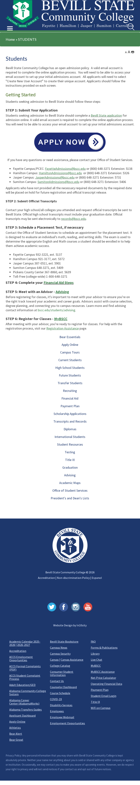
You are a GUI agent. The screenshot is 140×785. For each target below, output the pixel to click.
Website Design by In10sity (70, 625)
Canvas (54, 659)
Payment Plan (70, 406)
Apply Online (70, 345)
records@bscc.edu (73, 219)
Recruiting (70, 391)
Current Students (70, 360)
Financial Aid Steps (59, 282)
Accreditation (46, 578)
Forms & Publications (104, 647)
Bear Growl (16, 740)
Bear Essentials (69, 337)
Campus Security (60, 653)
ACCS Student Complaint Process (24, 677)
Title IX (70, 460)
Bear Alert (15, 733)
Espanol (97, 578)
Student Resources (70, 444)
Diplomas (70, 429)
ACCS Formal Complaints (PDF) (25, 667)
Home (10, 39)
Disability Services (61, 705)
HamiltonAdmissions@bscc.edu (60, 173)
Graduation (70, 467)
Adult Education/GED (22, 685)
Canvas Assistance (72, 659)
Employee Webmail (62, 717)
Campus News (58, 647)
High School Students (70, 368)
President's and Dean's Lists (70, 498)
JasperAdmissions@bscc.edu (55, 177)
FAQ (93, 641)
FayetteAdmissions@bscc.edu (65, 169)
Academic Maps (70, 483)
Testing (70, 452)
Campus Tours (70, 352)
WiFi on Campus (100, 708)
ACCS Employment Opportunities (21, 658)
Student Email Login (103, 696)
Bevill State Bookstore (64, 641)
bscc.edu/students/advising (56, 310)
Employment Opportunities (67, 723)
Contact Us (57, 681)
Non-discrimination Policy (73, 578)
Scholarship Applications (70, 414)
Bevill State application (106, 115)
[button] (10, 24)
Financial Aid (69, 398)
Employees (57, 711)
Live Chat (96, 659)
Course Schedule (60, 693)
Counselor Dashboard (63, 687)
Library (95, 653)
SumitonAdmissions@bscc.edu (58, 182)
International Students (70, 437)
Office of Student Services (70, 490)
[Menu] (10, 28)
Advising (70, 475)
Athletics (15, 727)
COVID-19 (56, 699)
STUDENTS (27, 39)
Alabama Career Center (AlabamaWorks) (24, 701)
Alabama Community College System (27, 692)
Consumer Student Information (61, 673)
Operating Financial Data (106, 684)
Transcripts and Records (70, 421)
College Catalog (60, 665)
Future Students (70, 375)
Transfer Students (70, 383)
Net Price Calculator (103, 678)
